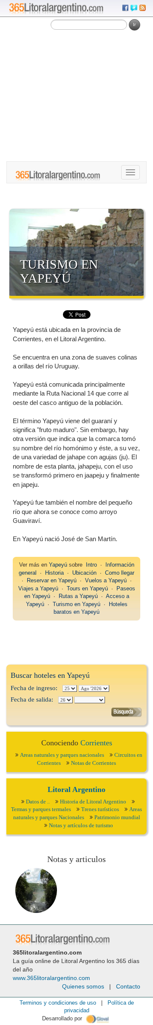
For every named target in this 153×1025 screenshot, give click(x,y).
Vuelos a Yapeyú (106, 580)
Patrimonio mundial (117, 817)
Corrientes (96, 743)
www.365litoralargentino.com (51, 977)
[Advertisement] (76, 80)
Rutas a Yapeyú (78, 596)
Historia (54, 573)
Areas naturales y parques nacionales (62, 755)
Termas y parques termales (41, 809)
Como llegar (119, 573)
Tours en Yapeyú (87, 588)
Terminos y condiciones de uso (58, 1003)
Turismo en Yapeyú (59, 271)
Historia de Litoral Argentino (93, 801)
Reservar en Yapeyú (51, 580)
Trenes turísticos (100, 809)
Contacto (128, 986)
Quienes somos (83, 986)
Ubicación (84, 573)
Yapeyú (58, 565)
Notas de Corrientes (93, 763)
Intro (91, 565)
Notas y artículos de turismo (81, 825)
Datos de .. (38, 801)
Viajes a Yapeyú (38, 588)
